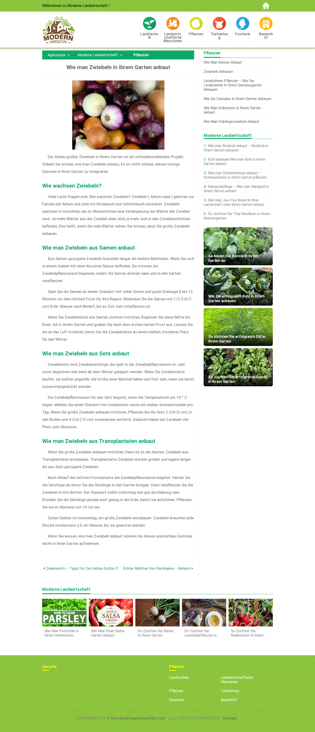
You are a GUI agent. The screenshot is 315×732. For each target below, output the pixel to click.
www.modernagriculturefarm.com (137, 718)
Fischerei (176, 700)
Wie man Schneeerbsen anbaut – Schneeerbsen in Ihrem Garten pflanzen (235, 175)
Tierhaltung (230, 691)
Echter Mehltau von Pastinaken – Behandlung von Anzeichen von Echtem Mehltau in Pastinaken (156, 568)
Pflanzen (141, 55)
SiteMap (230, 718)
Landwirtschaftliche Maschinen (237, 679)
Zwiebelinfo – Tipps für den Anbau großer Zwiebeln (82, 568)
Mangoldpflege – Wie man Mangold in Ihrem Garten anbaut (236, 188)
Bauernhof (229, 700)
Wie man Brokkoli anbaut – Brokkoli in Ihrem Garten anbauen (236, 148)
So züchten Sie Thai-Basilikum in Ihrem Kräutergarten (237, 216)
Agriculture (56, 55)
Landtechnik (179, 677)
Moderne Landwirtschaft (97, 55)
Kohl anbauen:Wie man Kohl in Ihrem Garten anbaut (234, 161)
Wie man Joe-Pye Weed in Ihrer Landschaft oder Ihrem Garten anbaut (234, 202)
